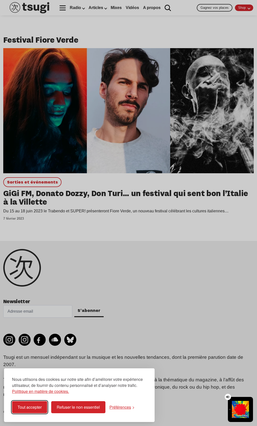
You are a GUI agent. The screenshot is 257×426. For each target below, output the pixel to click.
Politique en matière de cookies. (40, 391)
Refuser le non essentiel (78, 407)
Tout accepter (30, 407)
